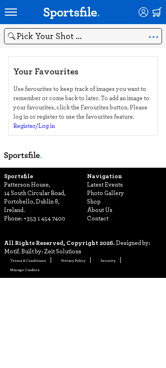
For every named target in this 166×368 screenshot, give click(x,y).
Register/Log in (34, 125)
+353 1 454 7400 (44, 218)
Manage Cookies (24, 269)
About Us (99, 210)
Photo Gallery (105, 193)
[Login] (143, 12)
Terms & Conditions (28, 260)
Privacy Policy (73, 260)
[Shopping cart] (157, 12)
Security (108, 260)
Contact (97, 218)
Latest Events (105, 184)
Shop (94, 201)
